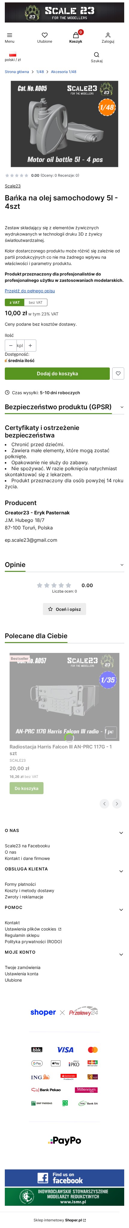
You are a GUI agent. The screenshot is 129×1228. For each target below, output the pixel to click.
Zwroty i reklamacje (24, 896)
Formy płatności (20, 884)
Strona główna (17, 71)
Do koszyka (26, 788)
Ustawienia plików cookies (31, 928)
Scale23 (13, 185)
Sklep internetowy (58, 1220)
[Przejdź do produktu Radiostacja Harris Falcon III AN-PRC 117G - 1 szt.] (64, 697)
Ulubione (13, 980)
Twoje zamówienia (22, 967)
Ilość (9, 335)
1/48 (40, 71)
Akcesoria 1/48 (63, 71)
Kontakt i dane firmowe (27, 858)
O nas (10, 852)
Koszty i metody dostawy (29, 890)
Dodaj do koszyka (57, 373)
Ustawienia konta (21, 973)
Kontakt (12, 922)
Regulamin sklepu (22, 935)
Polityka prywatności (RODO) (33, 941)
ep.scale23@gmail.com (31, 540)
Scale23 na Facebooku (27, 845)
